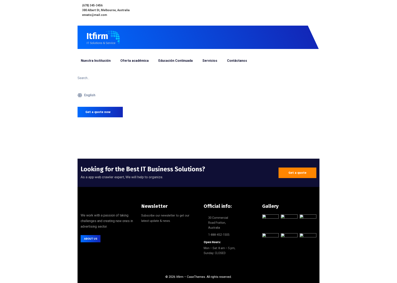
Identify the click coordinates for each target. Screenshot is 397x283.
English (89, 95)
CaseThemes (196, 277)
